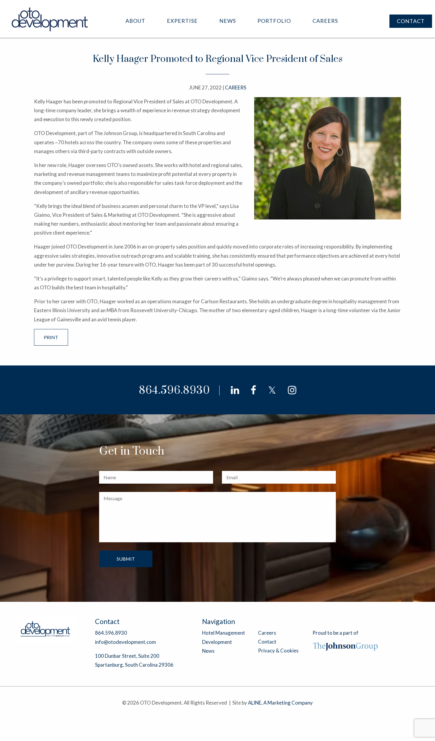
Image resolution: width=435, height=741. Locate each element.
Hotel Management (223, 633)
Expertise (182, 20)
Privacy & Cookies (278, 650)
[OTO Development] (50, 19)
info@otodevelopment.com (125, 642)
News (227, 20)
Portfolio (274, 20)
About (135, 20)
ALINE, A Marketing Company (280, 703)
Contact (411, 21)
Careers (325, 20)
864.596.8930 (174, 390)
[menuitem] (135, 21)
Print (51, 337)
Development (217, 642)
